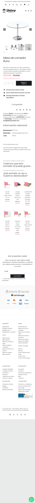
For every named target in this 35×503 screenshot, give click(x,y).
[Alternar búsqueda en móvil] (28, 10)
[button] (31, 499)
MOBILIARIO (5, 323)
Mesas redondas (23, 343)
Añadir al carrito (24, 83)
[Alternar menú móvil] (31, 10)
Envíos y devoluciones (24, 386)
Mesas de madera (23, 339)
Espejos (4, 386)
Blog (19, 376)
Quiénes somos (22, 374)
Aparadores (5, 326)
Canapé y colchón (7, 371)
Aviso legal (21, 388)
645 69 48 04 (20, 117)
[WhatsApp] (23, 109)
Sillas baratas (6, 338)
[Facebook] (17, 109)
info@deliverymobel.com (11, 120)
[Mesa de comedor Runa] (17, 29)
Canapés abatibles (7, 369)
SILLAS (4, 335)
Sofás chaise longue (24, 358)
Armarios (4, 374)
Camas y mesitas (7, 378)
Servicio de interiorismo (25, 373)
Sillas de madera (7, 352)
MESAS (20, 323)
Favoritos (20, 371)
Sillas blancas (6, 340)
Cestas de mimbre (7, 384)
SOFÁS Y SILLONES (23, 346)
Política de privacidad (24, 389)
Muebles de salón (7, 328)
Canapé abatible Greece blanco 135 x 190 (18, 195)
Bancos (20, 349)
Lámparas (5, 388)
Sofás (19, 354)
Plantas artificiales (7, 389)
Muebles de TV (6, 330)
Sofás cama (21, 356)
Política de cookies (23, 391)
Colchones (5, 373)
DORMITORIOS (6, 366)
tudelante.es (25, 410)
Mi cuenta (21, 369)
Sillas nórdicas (6, 354)
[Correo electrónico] (30, 109)
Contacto (21, 378)
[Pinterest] (26, 109)
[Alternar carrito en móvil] (25, 10)
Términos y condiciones (25, 384)
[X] (20, 109)
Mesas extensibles (23, 341)
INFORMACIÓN (22, 366)
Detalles (7, 186)
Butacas (20, 351)
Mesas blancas (22, 326)
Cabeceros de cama (8, 376)
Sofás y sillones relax (24, 352)
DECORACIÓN (6, 381)
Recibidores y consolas (8, 332)
